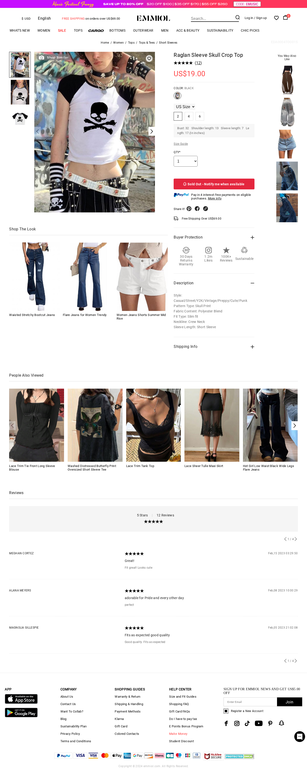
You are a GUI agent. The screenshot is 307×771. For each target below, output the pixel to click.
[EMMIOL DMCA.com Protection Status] (239, 759)
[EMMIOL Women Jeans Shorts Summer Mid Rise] (142, 277)
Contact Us (68, 704)
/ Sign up (260, 18)
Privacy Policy (70, 734)
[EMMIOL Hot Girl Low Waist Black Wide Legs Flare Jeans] (270, 425)
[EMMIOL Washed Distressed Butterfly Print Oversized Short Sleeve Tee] (95, 425)
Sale (62, 30)
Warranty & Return (127, 696)
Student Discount (181, 741)
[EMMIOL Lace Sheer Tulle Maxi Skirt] (211, 425)
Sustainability (220, 30)
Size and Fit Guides (182, 696)
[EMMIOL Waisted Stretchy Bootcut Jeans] (34, 277)
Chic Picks (250, 30)
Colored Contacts (127, 734)
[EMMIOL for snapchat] (281, 723)
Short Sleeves (168, 42)
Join (289, 702)
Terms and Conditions (75, 741)
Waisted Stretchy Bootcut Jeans (32, 315)
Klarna (119, 719)
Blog (63, 719)
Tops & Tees (147, 42)
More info (215, 198)
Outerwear (143, 30)
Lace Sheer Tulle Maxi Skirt (203, 466)
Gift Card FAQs (179, 711)
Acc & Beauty (188, 30)
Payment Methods (128, 711)
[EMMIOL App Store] (21, 703)
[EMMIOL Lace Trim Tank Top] (153, 425)
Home (105, 42)
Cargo (96, 30)
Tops (78, 30)
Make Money (178, 734)
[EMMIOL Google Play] (21, 716)
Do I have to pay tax (183, 719)
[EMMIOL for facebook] (226, 723)
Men (165, 30)
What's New (20, 30)
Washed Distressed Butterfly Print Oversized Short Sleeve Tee (92, 467)
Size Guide (181, 144)
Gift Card (121, 726)
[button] (294, 425)
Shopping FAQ (179, 704)
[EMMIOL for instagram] (237, 723)
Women (43, 30)
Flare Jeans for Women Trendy (84, 315)
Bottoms (117, 30)
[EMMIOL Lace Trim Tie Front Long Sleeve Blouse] (36, 425)
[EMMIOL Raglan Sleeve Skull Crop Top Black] (177, 97)
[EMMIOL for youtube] (258, 723)
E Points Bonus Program (186, 726)
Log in (249, 18)
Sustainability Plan (73, 726)
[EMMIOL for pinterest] (270, 723)
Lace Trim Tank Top (140, 466)
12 (198, 63)
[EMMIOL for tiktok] (247, 723)
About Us (66, 696)
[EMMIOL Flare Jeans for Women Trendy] (88, 277)
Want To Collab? (71, 711)
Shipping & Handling (129, 704)
